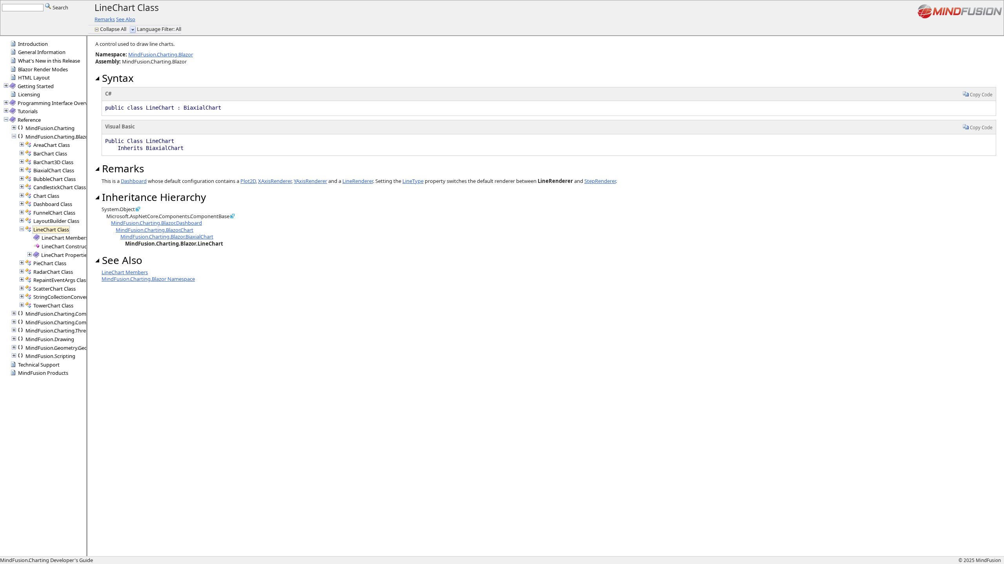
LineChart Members (65, 237)
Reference (29, 119)
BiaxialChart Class (53, 170)
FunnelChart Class (54, 212)
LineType (413, 180)
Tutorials (28, 111)
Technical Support (39, 364)
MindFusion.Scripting (50, 356)
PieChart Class (49, 263)
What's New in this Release (49, 60)
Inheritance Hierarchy (152, 197)
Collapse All (113, 29)
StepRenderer (600, 180)
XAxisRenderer (274, 180)
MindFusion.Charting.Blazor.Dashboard (156, 222)
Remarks (105, 19)
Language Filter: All (159, 29)
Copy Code (981, 94)
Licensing (29, 94)
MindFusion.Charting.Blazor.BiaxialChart (166, 236)
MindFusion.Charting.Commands (63, 313)
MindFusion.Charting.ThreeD (58, 330)
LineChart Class (51, 229)
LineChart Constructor (68, 246)
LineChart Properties (65, 254)
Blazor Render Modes (43, 69)
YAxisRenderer (310, 180)
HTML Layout (34, 77)
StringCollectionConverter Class (70, 296)
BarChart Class (50, 153)
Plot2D (248, 180)
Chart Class (46, 195)
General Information (41, 52)
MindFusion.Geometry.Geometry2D (66, 347)
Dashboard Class (52, 204)
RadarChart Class (53, 271)
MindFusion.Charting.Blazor (57, 136)
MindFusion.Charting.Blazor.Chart (154, 229)
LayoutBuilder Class (56, 220)
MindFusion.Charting (50, 128)
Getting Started (36, 86)
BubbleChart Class (54, 179)
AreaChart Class (51, 144)
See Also (125, 19)
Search (59, 7)
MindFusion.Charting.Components (65, 322)
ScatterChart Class (54, 288)
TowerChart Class (53, 305)
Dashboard (134, 180)
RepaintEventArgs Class (60, 280)
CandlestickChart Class (59, 187)
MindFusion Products (43, 372)
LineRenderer (357, 180)
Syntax (116, 78)
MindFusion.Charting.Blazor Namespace (148, 278)
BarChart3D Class (53, 162)
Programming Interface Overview (57, 103)
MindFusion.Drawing (49, 339)
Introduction (33, 43)
